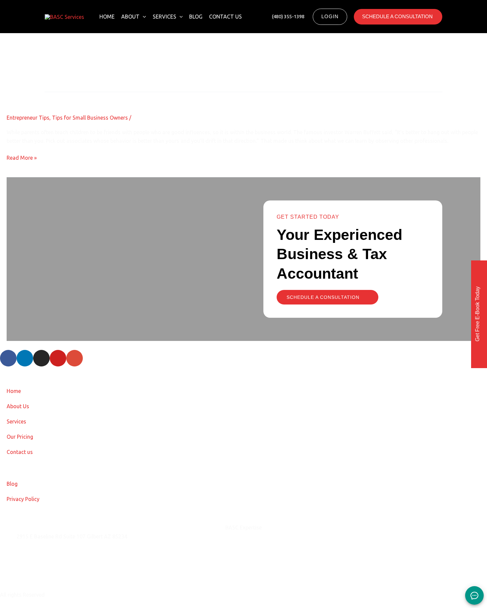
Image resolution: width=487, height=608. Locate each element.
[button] (142, 16)
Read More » (22, 157)
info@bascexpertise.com (46, 553)
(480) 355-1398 (35, 570)
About (130, 17)
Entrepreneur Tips (28, 118)
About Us (18, 406)
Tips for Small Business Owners (90, 118)
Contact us (225, 17)
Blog (195, 17)
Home (107, 17)
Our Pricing (20, 437)
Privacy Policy (23, 499)
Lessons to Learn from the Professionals (85, 97)
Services (164, 17)
